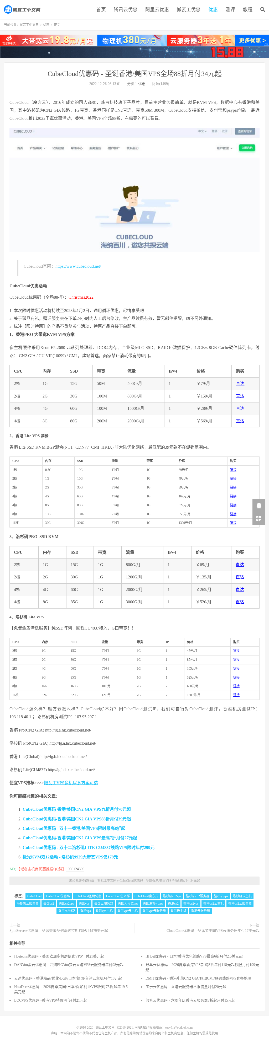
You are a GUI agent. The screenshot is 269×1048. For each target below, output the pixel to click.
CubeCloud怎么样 (118, 896)
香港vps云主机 (127, 911)
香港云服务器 (200, 911)
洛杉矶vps (221, 896)
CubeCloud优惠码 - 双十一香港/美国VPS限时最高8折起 (74, 828)
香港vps (85, 911)
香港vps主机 (104, 911)
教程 (247, 9)
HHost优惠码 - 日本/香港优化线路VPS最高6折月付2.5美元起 (194, 956)
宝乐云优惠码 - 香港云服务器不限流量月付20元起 (186, 987)
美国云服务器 (103, 903)
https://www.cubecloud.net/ (78, 266)
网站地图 (140, 1027)
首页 (101, 9)
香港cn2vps (191, 903)
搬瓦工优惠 (188, 9)
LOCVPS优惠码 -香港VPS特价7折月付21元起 (50, 1000)
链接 (233, 470)
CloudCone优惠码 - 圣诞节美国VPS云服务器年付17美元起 (213, 931)
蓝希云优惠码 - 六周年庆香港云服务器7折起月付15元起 (190, 1000)
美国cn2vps (66, 903)
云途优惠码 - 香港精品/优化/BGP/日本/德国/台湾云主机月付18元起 (68, 978)
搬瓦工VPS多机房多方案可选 (71, 783)
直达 (240, 383)
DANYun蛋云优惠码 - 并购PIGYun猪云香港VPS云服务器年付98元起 (68, 965)
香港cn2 (173, 903)
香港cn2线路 (66, 911)
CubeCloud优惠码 (58, 896)
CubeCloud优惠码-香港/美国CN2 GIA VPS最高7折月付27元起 (80, 838)
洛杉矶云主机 (242, 896)
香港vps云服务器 (154, 911)
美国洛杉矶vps (153, 903)
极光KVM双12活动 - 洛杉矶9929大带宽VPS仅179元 (70, 857)
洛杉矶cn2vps (172, 896)
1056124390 (75, 869)
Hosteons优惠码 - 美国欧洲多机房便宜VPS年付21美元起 (59, 956)
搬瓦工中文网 (22, 9)
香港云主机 (178, 911)
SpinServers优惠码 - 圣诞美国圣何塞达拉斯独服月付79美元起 (58, 931)
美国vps (84, 903)
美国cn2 (48, 903)
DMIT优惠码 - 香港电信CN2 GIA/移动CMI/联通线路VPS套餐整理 (198, 978)
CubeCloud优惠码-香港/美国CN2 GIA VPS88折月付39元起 (77, 819)
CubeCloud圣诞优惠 (88, 896)
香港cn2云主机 (213, 903)
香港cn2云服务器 (240, 903)
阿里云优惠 (157, 9)
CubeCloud (34, 896)
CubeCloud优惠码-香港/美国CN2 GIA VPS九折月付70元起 (77, 809)
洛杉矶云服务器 (28, 903)
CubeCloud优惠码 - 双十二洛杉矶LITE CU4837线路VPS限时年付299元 (88, 847)
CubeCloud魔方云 (146, 896)
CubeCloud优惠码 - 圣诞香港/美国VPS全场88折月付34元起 (135, 74)
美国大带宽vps (128, 903)
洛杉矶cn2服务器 (197, 896)
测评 (230, 9)
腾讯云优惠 (125, 9)
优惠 (213, 9)
